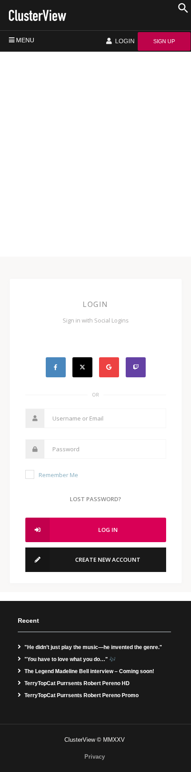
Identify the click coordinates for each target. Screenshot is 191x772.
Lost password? (95, 499)
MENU (25, 40)
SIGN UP (164, 41)
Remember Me (58, 475)
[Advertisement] (95, 152)
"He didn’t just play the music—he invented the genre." (93, 647)
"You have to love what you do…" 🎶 (70, 659)
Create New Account (107, 560)
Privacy (94, 756)
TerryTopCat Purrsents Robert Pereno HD (77, 683)
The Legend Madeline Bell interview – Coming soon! (89, 671)
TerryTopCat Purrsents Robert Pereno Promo (81, 695)
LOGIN (124, 41)
